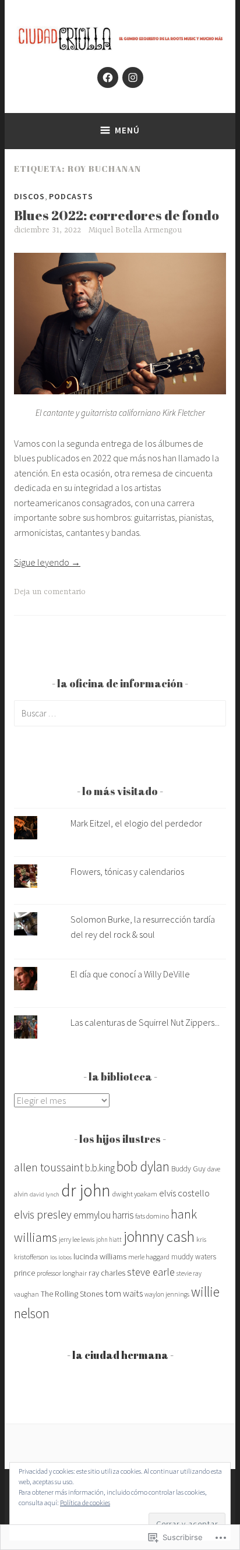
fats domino (152, 1216)
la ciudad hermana (120, 1355)
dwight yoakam (134, 1193)
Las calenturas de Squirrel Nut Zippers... (145, 1022)
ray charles (107, 1272)
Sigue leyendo (47, 562)
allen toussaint (48, 1167)
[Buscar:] (120, 713)
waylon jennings (166, 1294)
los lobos (61, 1257)
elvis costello (184, 1193)
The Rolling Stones (72, 1293)
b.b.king (100, 1167)
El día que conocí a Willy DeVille (130, 974)
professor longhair (62, 1273)
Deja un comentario (50, 591)
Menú (127, 130)
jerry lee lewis (76, 1239)
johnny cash (159, 1236)
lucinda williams (99, 1256)
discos (29, 196)
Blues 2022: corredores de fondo (116, 215)
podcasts (71, 196)
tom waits (124, 1293)
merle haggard (149, 1256)
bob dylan (143, 1166)
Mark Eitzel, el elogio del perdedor (136, 823)
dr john (86, 1190)
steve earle (151, 1272)
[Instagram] (133, 77)
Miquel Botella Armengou (135, 230)
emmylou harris (103, 1215)
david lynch (44, 1194)
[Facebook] (108, 77)
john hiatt (109, 1239)
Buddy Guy (188, 1169)
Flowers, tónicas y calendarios (127, 871)
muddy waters (193, 1257)
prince (24, 1272)
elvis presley (43, 1214)
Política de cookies (85, 1502)
